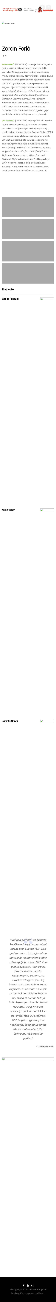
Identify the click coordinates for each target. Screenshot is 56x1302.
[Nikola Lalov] (47, 611)
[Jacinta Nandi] (47, 823)
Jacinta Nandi (10, 721)
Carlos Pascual (10, 299)
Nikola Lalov (8, 510)
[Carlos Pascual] (47, 400)
